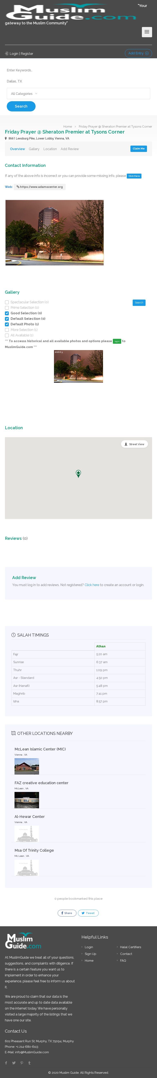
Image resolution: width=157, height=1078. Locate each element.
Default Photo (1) (25, 324)
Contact (126, 954)
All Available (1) (22, 335)
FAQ (123, 960)
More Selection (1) (24, 330)
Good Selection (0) (26, 313)
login (117, 341)
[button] (78, 474)
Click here (92, 585)
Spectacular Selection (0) (30, 302)
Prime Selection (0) (25, 308)
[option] (78, 380)
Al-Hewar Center (30, 816)
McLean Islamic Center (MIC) (40, 749)
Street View (136, 444)
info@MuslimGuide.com (31, 1052)
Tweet (89, 913)
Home (67, 126)
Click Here (134, 176)
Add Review (70, 149)
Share (68, 913)
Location (50, 149)
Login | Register (21, 54)
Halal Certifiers (130, 947)
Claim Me (139, 148)
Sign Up (90, 954)
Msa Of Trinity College (34, 850)
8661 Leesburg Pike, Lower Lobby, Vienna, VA (38, 138)
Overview (17, 149)
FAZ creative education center (41, 783)
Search (21, 106)
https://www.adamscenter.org (41, 187)
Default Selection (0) (28, 319)
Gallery (34, 149)
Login (89, 947)
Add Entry (136, 53)
